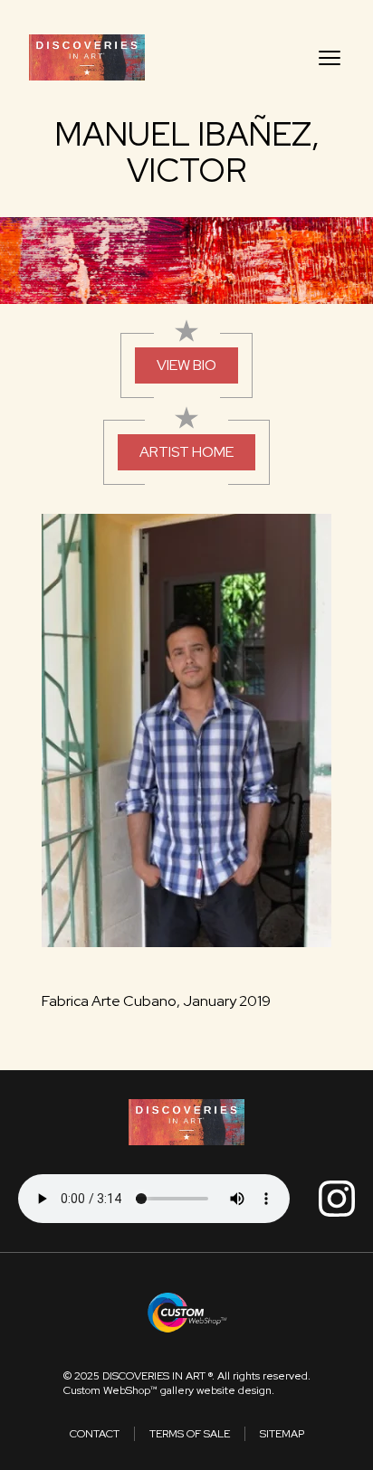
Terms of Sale (189, 1434)
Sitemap (282, 1434)
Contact (95, 1434)
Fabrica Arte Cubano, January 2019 (156, 1000)
